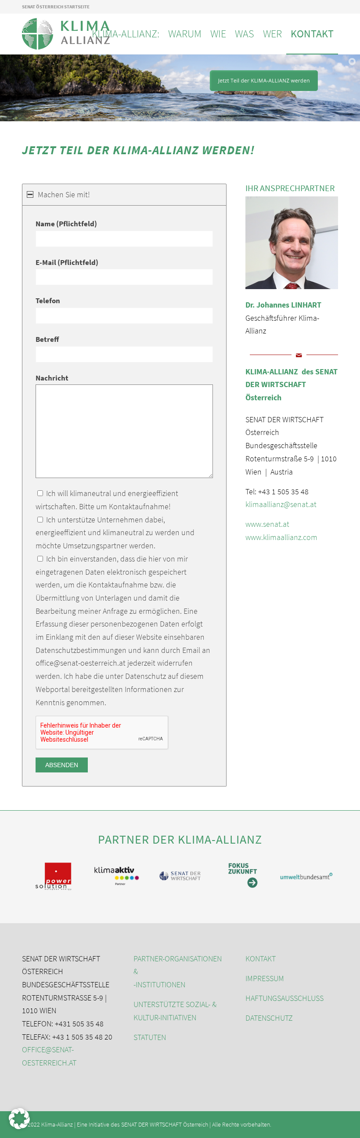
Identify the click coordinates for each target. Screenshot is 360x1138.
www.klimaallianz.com (281, 537)
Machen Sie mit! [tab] (64, 194)
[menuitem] (125, 34)
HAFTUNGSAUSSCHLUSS (284, 998)
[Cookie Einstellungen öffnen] (19, 1126)
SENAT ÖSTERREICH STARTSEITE (56, 7)
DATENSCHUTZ (269, 1018)
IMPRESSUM (264, 978)
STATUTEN (149, 1037)
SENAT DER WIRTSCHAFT (151, 1124)
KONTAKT (260, 958)
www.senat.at (267, 524)
